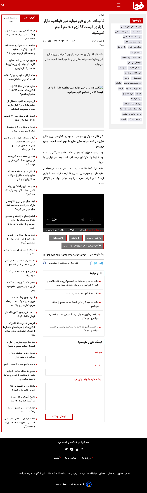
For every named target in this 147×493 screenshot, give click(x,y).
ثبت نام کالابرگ (135, 68)
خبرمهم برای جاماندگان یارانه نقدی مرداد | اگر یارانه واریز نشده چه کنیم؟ (19, 190)
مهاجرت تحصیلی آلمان (132, 37)
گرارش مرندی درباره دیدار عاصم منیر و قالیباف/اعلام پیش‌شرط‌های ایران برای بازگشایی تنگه (19, 144)
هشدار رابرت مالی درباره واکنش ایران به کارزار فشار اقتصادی (19, 263)
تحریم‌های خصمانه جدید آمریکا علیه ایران (20, 274)
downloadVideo (94, 230)
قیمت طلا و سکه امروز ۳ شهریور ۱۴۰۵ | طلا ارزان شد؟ (19, 118)
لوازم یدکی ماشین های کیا (130, 109)
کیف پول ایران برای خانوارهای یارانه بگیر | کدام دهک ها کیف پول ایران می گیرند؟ (20, 205)
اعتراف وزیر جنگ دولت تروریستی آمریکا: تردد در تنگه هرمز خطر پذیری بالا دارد (20, 301)
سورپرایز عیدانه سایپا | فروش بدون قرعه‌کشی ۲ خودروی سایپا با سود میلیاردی (19, 375)
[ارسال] (50, 41)
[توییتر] (96, 263)
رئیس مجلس (93, 238)
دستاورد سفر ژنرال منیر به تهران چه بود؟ (19, 252)
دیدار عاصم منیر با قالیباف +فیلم (19, 364)
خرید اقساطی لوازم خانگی (131, 26)
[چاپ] (45, 41)
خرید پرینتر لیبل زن (133, 88)
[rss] (81, 449)
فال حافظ (122, 47)
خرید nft (122, 68)
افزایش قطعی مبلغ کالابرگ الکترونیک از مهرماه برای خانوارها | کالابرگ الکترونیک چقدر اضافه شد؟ (19, 329)
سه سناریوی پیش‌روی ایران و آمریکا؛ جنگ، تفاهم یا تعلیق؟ (21, 344)
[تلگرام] (101, 263)
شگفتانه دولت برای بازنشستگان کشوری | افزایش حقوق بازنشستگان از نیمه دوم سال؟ (19, 50)
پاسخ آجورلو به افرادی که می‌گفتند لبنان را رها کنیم (23, 399)
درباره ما (86, 458)
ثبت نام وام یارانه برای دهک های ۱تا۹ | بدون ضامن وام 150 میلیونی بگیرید (20, 239)
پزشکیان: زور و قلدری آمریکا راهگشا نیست (21, 410)
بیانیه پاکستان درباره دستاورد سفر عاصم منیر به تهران (21, 129)
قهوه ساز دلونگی (135, 119)
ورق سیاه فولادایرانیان (132, 83)
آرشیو (57, 458)
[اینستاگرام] (76, 449)
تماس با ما (71, 458)
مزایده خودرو (128, 93)
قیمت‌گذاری (56, 238)
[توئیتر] (65, 449)
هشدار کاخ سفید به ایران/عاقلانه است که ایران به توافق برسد (19, 77)
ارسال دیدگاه (59, 416)
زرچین (126, 78)
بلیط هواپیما (136, 98)
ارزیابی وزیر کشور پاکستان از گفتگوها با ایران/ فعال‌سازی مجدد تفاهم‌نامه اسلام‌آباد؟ (21, 105)
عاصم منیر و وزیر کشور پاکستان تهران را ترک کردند (20, 314)
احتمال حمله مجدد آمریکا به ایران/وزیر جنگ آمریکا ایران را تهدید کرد (20, 161)
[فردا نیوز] (138, 5)
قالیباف (74, 238)
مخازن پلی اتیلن (135, 47)
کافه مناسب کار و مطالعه (131, 57)
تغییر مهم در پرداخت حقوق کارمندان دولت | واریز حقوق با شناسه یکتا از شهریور (20, 64)
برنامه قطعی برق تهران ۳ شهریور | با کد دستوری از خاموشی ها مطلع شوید (19, 35)
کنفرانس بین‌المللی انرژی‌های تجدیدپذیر (81, 245)
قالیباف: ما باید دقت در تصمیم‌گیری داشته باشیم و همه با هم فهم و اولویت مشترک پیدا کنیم (73, 283)
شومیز (123, 119)
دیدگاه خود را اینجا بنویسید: (87, 380)
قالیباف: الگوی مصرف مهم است (82, 294)
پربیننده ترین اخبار (10, 20)
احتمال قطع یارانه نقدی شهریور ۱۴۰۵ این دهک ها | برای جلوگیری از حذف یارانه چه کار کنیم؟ (20, 222)
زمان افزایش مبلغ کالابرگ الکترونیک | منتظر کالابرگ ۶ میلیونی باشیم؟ (22, 90)
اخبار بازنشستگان (122, 31)
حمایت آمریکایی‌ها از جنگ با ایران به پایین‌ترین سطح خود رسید (21, 287)
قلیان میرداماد (136, 52)
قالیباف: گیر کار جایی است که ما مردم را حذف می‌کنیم (75, 304)
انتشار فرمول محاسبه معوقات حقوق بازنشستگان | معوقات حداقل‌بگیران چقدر (21, 175)
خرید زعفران (136, 78)
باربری (121, 88)
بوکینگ (119, 83)
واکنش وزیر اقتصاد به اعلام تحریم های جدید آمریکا (22, 388)
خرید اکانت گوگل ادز (133, 73)
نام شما (98, 352)
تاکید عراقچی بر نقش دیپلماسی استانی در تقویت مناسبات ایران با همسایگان (19, 423)
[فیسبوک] (91, 263)
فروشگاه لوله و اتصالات (132, 104)
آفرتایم (138, 93)
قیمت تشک (136, 31)
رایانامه (98, 366)
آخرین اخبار (29, 18)
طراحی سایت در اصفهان (131, 114)
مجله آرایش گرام (134, 62)
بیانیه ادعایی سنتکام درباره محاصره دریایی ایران (22, 355)
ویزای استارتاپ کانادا (133, 42)
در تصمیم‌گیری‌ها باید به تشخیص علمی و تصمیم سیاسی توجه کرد (74, 316)
